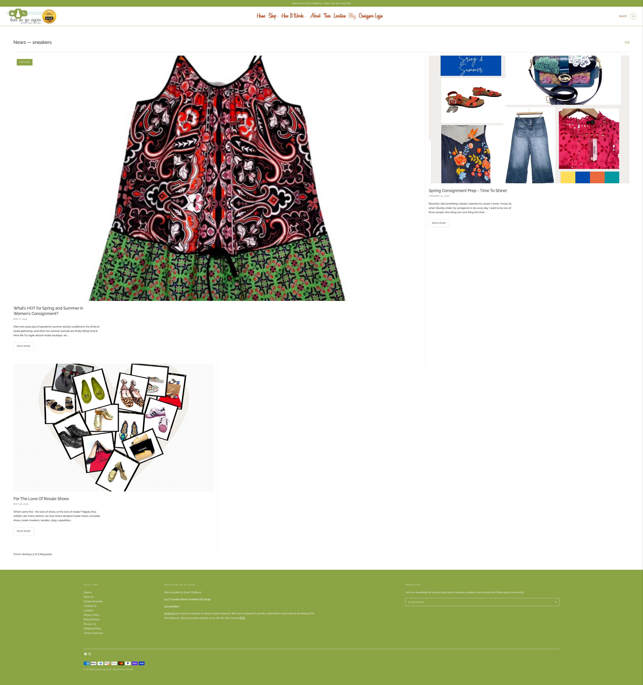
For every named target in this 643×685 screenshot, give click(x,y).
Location (339, 16)
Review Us (90, 624)
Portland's (169, 613)
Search (623, 16)
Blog (352, 16)
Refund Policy (92, 619)
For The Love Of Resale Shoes (41, 498)
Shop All (88, 596)
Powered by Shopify (123, 669)
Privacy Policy (91, 614)
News (19, 42)
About (314, 16)
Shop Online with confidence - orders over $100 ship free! (321, 3)
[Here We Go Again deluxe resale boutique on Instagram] (89, 654)
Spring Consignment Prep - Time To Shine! (468, 190)
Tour (327, 16)
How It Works (293, 16)
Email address (416, 598)
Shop (272, 16)
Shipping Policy (92, 628)
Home (261, 16)
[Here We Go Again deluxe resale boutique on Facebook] (85, 654)
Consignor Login (371, 16)
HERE (242, 617)
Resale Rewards (93, 601)
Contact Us (90, 605)
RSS (627, 42)
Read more (23, 346)
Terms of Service (93, 633)
